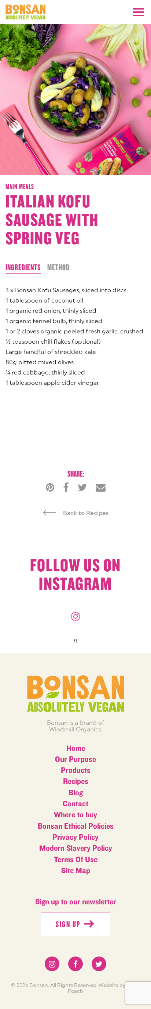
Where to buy (75, 815)
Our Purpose (75, 759)
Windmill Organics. (75, 729)
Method (58, 267)
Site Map (75, 870)
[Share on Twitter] (82, 487)
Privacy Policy (75, 837)
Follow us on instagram (75, 575)
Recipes (75, 781)
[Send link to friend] (101, 487)
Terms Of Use (75, 859)
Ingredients (23, 267)
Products (76, 770)
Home (75, 748)
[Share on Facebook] (66, 487)
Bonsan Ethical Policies (76, 826)
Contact (75, 804)
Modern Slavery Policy (75, 848)
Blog (76, 793)
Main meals (19, 187)
